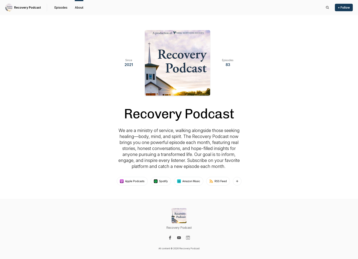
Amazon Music (191, 181)
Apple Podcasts (135, 181)
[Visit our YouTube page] (179, 238)
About (79, 7)
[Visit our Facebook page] (170, 238)
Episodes (60, 7)
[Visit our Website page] (188, 238)
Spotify (163, 181)
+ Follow (344, 7)
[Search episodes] (327, 7)
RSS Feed (221, 181)
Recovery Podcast (27, 7)
